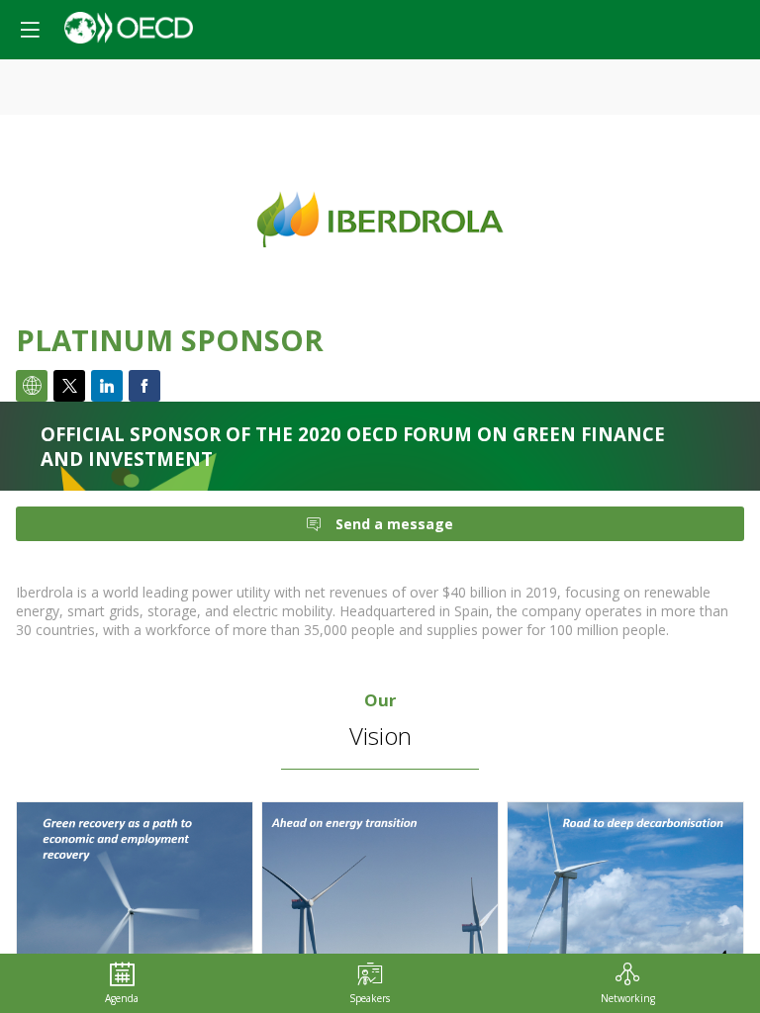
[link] (122, 983)
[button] (29, 29)
